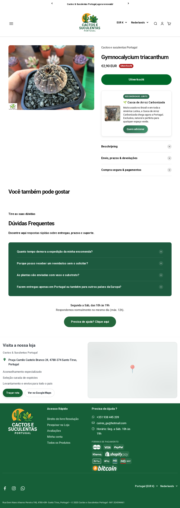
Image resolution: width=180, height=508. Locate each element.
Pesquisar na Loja (58, 425)
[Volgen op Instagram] (13, 488)
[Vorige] (52, 3)
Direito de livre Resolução (63, 419)
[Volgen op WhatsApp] (22, 488)
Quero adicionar (135, 129)
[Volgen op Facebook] (4, 488)
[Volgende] (129, 3)
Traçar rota (12, 392)
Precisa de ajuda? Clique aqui (90, 321)
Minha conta (54, 436)
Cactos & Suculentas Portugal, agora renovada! (90, 4)
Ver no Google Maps (39, 392)
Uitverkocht (136, 79)
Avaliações (54, 430)
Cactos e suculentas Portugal (119, 47)
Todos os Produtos (58, 442)
